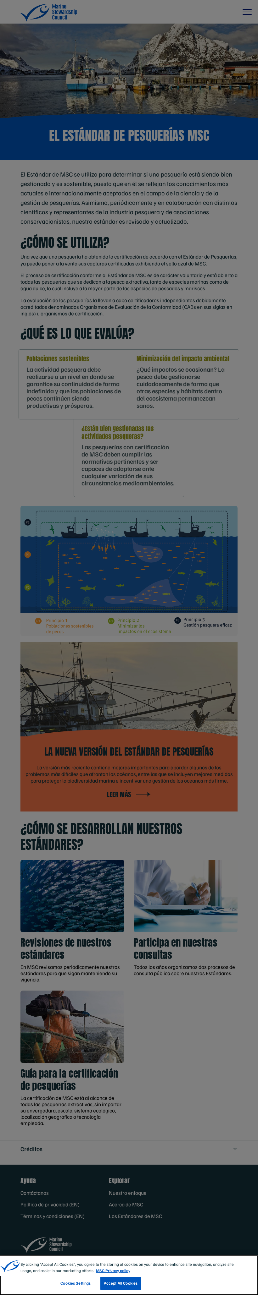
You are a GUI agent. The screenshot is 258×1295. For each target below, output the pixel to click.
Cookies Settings (75, 1283)
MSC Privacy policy (113, 1270)
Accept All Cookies (120, 1283)
